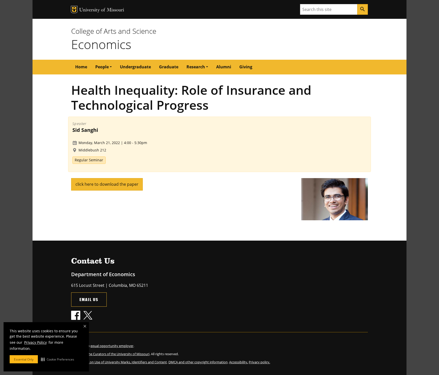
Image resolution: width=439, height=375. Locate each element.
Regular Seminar (89, 160)
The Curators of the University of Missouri (118, 354)
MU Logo (74, 9)
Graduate (168, 67)
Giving (245, 67)
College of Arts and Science (113, 31)
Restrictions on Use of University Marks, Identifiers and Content (119, 362)
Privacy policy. (259, 362)
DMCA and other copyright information (198, 362)
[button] (57, 359)
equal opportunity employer (111, 345)
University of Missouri (101, 10)
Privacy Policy (35, 342)
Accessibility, (238, 362)
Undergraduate (135, 67)
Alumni (223, 67)
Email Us (89, 299)
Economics (101, 44)
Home (81, 67)
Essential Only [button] (24, 359)
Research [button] (195, 67)
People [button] (102, 67)
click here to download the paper (106, 184)
